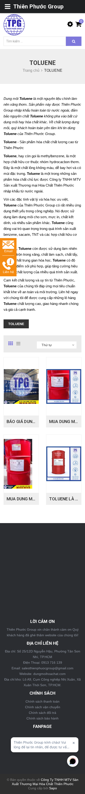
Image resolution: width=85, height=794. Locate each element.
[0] (77, 25)
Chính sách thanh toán (43, 701)
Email (8, 251)
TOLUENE (16, 324)
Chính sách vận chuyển (42, 707)
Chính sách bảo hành (42, 718)
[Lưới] (11, 343)
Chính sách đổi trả (42, 713)
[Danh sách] (19, 343)
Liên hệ (8, 272)
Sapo (53, 788)
